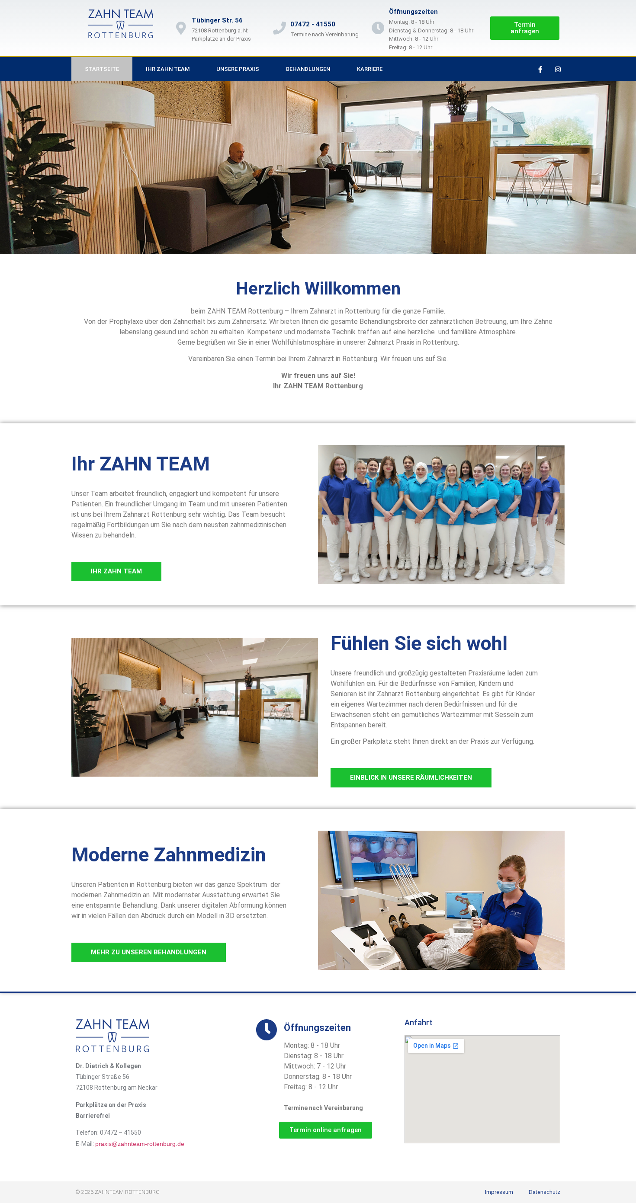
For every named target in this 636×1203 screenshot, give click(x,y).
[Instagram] (558, 69)
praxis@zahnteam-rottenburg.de (139, 1143)
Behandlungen (308, 69)
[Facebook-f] (540, 69)
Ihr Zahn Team (168, 69)
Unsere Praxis (237, 69)
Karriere (369, 69)
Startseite (102, 69)
